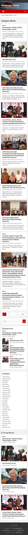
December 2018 (6, 421)
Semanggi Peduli (10, 5)
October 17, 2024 (6, 31)
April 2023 (4, 404)
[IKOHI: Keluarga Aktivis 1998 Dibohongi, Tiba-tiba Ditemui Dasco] (14, 176)
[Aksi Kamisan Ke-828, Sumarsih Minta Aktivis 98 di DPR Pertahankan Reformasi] (14, 78)
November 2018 (6, 423)
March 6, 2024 (5, 279)
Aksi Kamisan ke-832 (9, 59)
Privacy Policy (6, 530)
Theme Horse (20, 530)
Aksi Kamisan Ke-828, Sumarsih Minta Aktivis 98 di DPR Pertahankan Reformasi (14, 89)
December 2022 (6, 410)
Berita (4, 25)
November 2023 (6, 392)
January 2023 (5, 408)
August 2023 (5, 398)
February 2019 (6, 417)
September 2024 (6, 378)
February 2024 (6, 386)
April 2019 (4, 413)
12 (17, 314)
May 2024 (4, 382)
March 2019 (5, 415)
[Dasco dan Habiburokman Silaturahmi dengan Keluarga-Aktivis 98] (14, 208)
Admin (13, 31)
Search (24, 321)
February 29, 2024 (6, 301)
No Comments (19, 31)
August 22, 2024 (6, 93)
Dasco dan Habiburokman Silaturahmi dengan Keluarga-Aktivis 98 (12, 219)
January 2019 (5, 419)
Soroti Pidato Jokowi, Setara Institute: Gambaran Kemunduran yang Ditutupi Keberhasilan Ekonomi (13, 121)
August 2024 (5, 380)
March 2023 (5, 406)
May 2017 (4, 425)
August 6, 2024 (6, 189)
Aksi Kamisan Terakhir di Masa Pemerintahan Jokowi (12, 333)
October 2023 (5, 394)
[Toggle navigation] (3, 11)
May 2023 (4, 402)
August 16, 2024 (6, 159)
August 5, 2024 (6, 223)
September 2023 (6, 396)
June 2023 (5, 400)
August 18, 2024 (6, 125)
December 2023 (6, 390)
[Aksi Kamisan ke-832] (14, 49)
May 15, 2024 (5, 243)
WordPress (19, 532)
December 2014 (6, 427)
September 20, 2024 (7, 61)
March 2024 (5, 384)
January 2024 (5, 388)
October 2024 (5, 376)
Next (23, 314)
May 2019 (4, 412)
